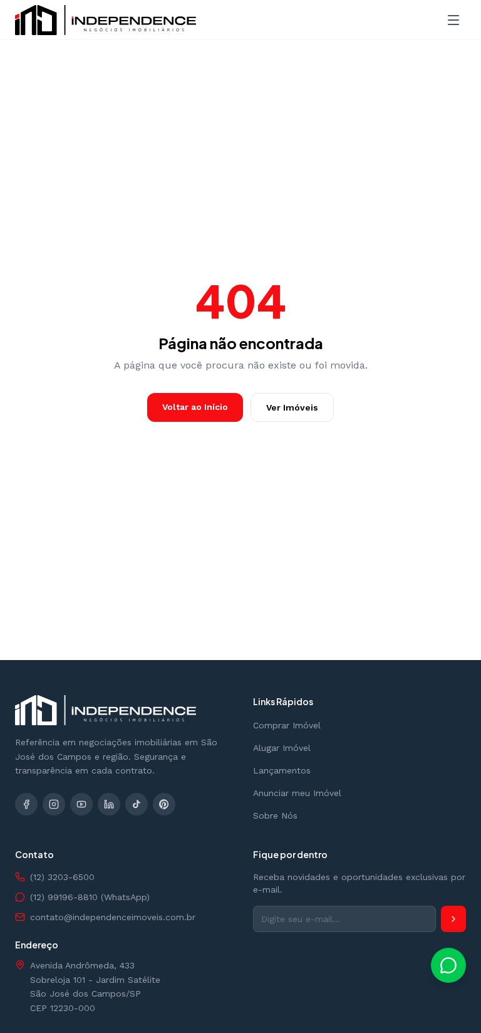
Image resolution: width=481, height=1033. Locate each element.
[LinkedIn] (109, 804)
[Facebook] (26, 804)
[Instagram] (54, 804)
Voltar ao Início (195, 407)
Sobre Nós (275, 815)
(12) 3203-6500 (62, 877)
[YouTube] (81, 804)
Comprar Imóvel (287, 725)
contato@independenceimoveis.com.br (112, 917)
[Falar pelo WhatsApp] (448, 965)
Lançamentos (282, 770)
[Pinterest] (164, 804)
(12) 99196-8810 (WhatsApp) (90, 897)
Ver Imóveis (292, 407)
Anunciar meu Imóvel (297, 793)
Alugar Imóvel (282, 748)
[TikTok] (136, 804)
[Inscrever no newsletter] (453, 919)
